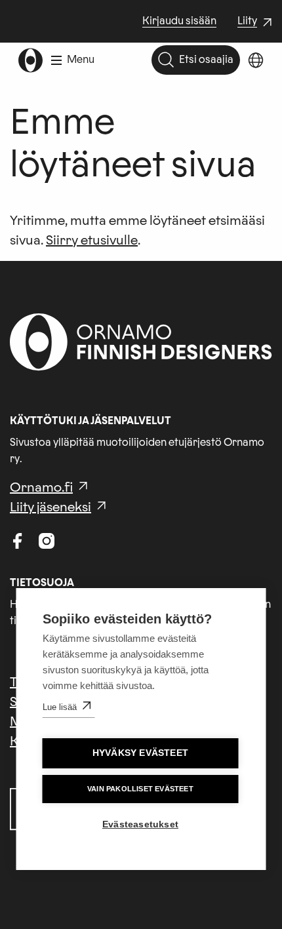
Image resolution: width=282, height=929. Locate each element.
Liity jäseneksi (50, 507)
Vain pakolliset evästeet (140, 789)
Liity (256, 22)
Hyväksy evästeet (140, 753)
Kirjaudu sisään (179, 21)
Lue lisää (60, 707)
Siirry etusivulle (92, 240)
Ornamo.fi (41, 487)
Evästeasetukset (140, 824)
